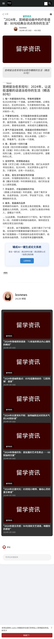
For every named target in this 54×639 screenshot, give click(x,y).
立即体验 (27, 261)
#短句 (5, 272)
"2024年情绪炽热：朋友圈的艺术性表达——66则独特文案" (26, 454)
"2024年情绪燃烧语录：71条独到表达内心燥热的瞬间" (26, 343)
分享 (6, 14)
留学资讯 (27, 16)
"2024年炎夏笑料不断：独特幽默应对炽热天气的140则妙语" (26, 417)
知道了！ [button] (27, 635)
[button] (49, 3)
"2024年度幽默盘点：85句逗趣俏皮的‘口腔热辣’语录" (26, 380)
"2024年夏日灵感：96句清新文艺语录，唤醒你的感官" (26, 527)
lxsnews (22, 27)
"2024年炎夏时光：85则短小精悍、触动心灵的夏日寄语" (26, 490)
